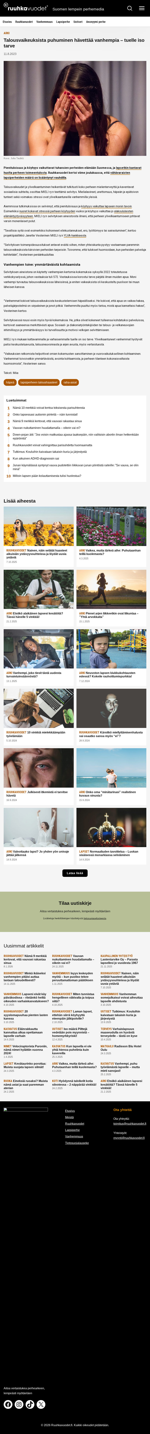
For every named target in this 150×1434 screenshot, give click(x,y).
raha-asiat (70, 382)
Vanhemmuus (44, 22)
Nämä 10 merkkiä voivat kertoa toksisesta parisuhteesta (49, 407)
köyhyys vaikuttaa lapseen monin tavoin (106, 206)
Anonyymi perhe (96, 22)
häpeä (10, 382)
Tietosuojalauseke (77, 1143)
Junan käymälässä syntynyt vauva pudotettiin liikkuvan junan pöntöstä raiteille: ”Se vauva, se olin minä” (75, 467)
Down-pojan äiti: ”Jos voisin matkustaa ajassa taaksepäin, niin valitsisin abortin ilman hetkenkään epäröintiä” (76, 436)
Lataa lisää (75, 873)
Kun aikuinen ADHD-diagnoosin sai (36, 458)
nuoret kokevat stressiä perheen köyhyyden (47, 211)
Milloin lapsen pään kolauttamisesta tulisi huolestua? (47, 475)
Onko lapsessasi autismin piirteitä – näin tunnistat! (45, 414)
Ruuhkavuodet (24, 22)
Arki (7, 33)
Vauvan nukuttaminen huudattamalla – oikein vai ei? (46, 427)
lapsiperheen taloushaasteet (38, 382)
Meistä (69, 1117)
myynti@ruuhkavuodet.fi (129, 1137)
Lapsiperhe (63, 22)
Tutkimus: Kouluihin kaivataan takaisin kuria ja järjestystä (50, 451)
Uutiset (78, 22)
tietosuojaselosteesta (95, 918)
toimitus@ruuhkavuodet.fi (129, 1123)
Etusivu (7, 22)
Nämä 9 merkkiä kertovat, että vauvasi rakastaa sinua (47, 421)
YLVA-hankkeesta (75, 235)
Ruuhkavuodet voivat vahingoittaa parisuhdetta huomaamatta (52, 445)
